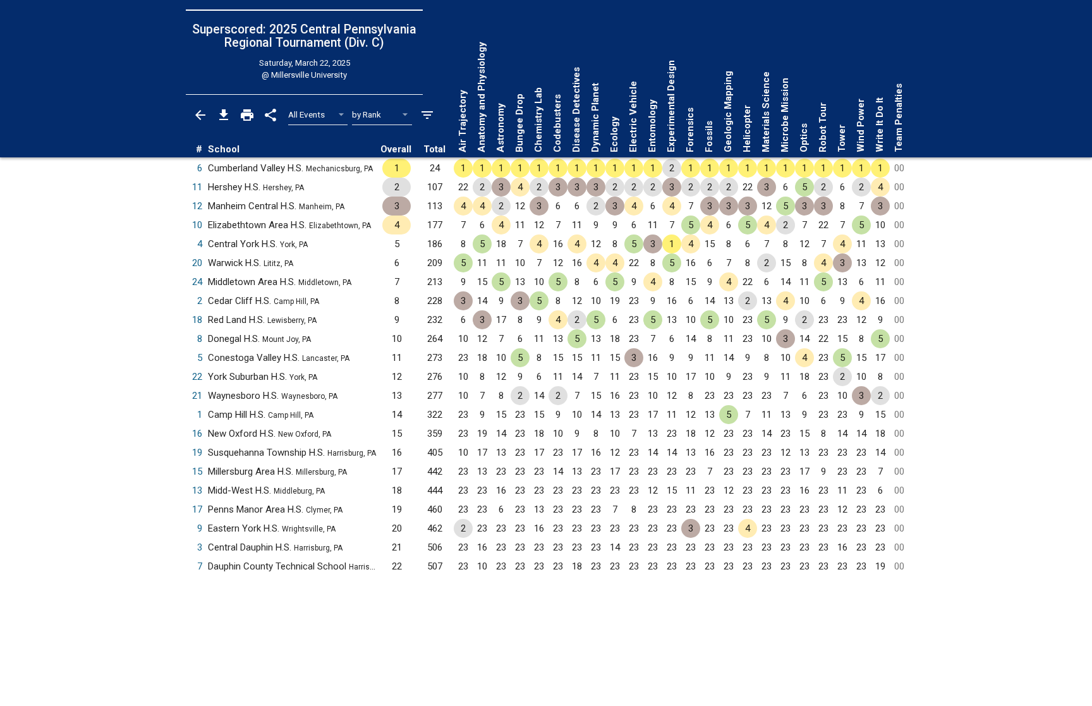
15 (197, 471)
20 (197, 263)
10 (197, 225)
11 (197, 187)
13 (197, 490)
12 (197, 206)
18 (197, 320)
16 (197, 433)
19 (197, 452)
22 (197, 376)
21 (197, 395)
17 (197, 509)
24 (197, 282)
